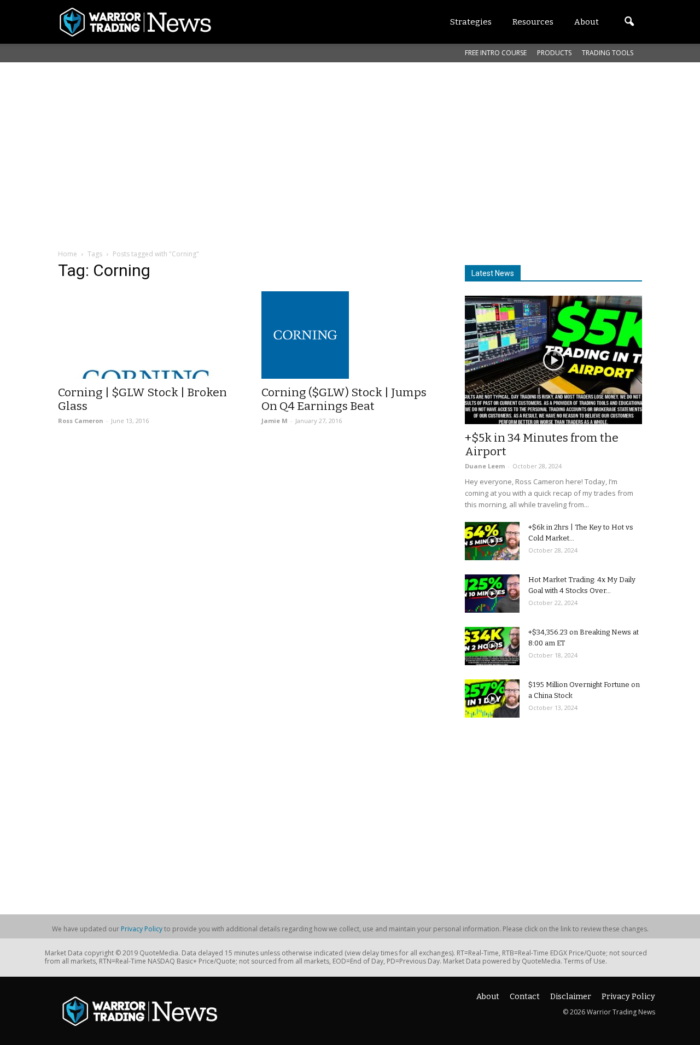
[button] (629, 22)
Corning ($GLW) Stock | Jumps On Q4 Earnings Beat (344, 399)
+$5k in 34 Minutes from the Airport (542, 445)
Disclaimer (570, 996)
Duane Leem (485, 466)
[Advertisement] (350, 144)
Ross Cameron (80, 420)
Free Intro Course (496, 52)
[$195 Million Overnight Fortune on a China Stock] (492, 698)
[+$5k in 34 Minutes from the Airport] (553, 360)
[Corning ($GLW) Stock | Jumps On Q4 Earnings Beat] (350, 335)
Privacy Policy (141, 929)
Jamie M (274, 420)
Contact (525, 996)
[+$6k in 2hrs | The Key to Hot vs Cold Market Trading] (492, 541)
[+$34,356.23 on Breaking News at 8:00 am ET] (492, 646)
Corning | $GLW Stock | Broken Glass (142, 399)
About (487, 996)
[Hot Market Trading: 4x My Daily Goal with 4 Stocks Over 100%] (492, 593)
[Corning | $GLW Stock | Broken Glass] (146, 335)
